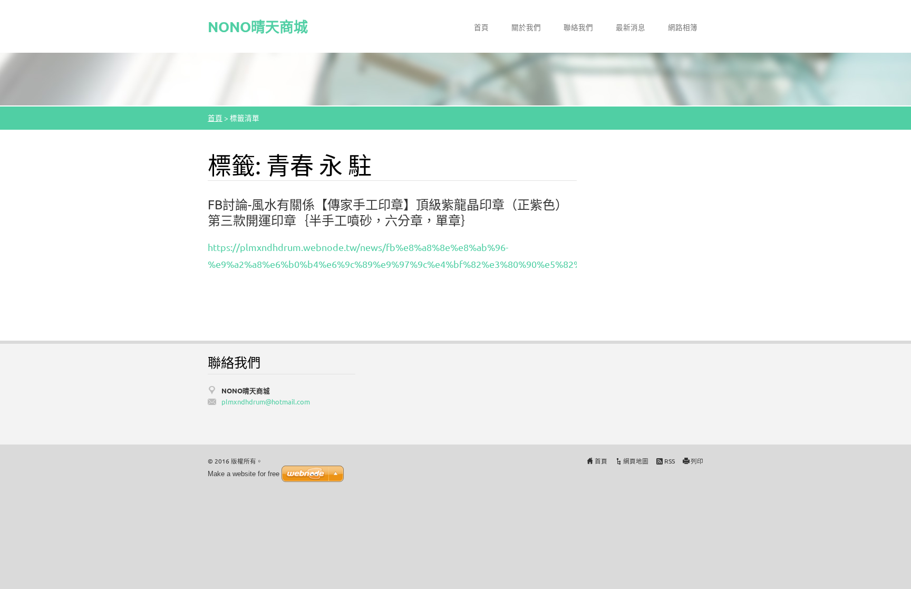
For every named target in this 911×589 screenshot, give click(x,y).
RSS (669, 461)
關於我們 (526, 27)
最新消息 (630, 27)
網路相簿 (682, 27)
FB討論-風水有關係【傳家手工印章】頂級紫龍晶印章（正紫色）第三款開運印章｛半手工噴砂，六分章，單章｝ (388, 212)
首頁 (481, 27)
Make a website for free (243, 474)
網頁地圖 (635, 461)
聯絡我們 (578, 27)
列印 (697, 461)
